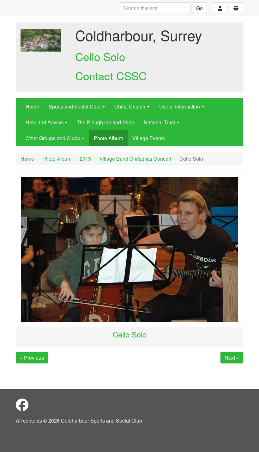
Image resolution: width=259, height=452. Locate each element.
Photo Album (108, 138)
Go (199, 8)
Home (32, 106)
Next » (232, 357)
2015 (85, 158)
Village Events (148, 138)
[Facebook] (22, 404)
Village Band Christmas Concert (135, 158)
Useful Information (180, 106)
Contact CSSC (111, 76)
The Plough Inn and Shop (105, 122)
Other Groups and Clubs (53, 138)
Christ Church (130, 106)
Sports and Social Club (75, 106)
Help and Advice (45, 122)
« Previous (32, 357)
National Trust (160, 122)
